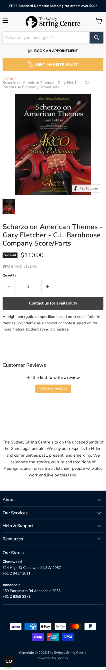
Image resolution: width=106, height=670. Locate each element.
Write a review (53, 389)
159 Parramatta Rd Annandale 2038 (31, 590)
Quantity (9, 275)
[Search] (96, 37)
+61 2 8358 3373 (16, 596)
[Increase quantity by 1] (48, 286)
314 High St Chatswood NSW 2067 (32, 567)
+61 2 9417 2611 (16, 573)
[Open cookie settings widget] (9, 661)
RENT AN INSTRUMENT (56, 64)
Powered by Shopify (53, 658)
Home (8, 78)
